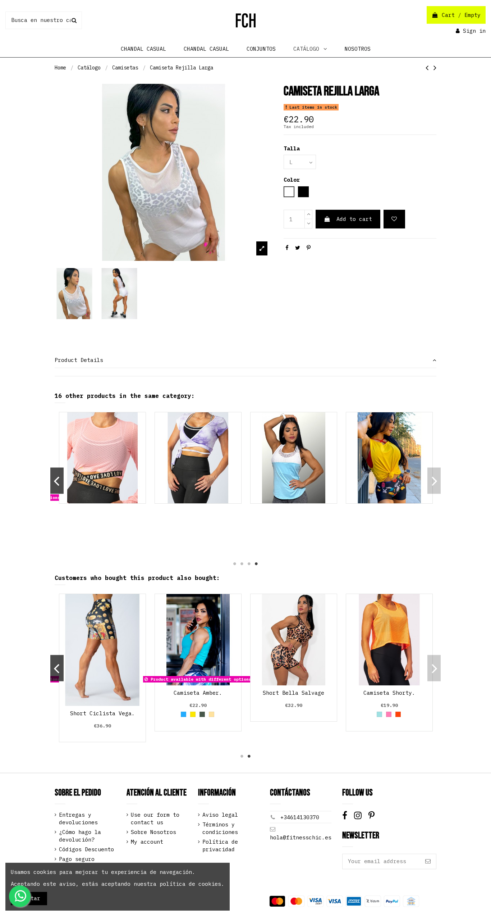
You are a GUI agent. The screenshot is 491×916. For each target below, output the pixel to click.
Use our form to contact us (155, 818)
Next (434, 481)
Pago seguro (77, 859)
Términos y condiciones (220, 828)
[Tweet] (297, 247)
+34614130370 (299, 817)
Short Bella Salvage (293, 692)
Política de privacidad (220, 845)
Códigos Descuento (86, 849)
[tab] (246, 360)
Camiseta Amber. (198, 692)
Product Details (79, 360)
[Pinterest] (309, 247)
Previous (57, 481)
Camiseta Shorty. (389, 692)
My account (147, 841)
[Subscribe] (428, 861)
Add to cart (354, 219)
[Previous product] (429, 67)
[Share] (287, 247)
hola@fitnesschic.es (300, 837)
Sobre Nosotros (153, 832)
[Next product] (434, 67)
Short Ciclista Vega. (102, 713)
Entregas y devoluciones (78, 818)
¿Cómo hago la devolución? (80, 836)
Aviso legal (220, 814)
